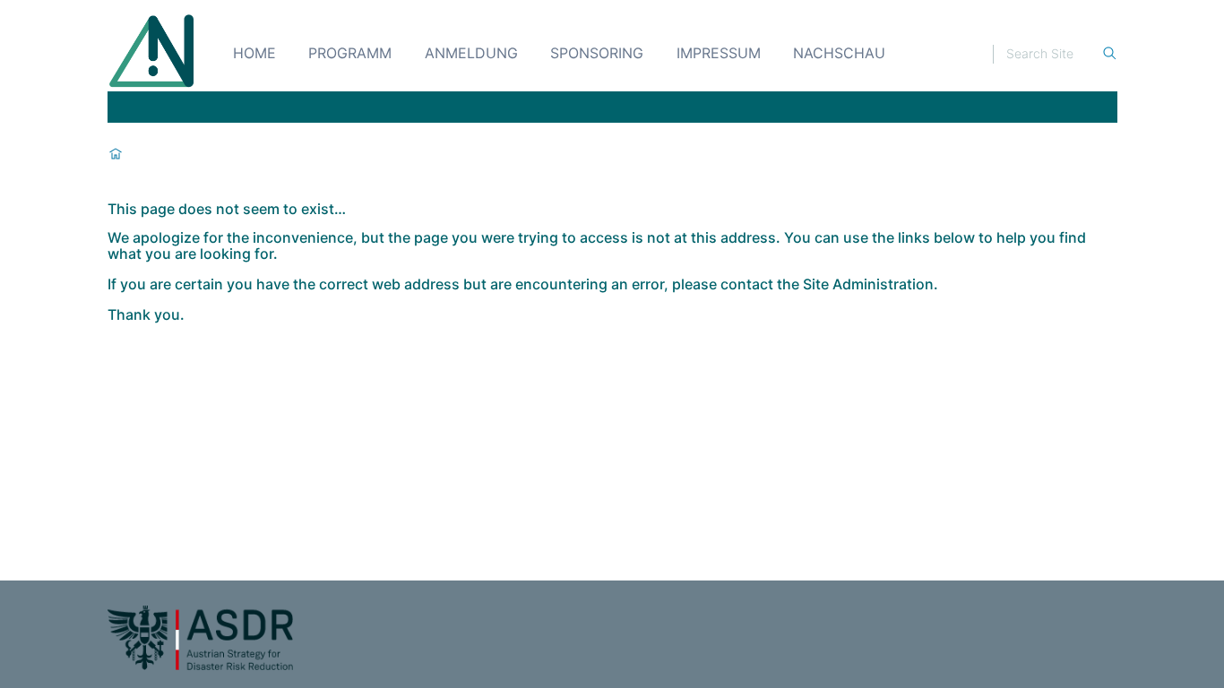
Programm (350, 53)
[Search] (1109, 54)
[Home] (152, 52)
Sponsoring (596, 53)
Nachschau (839, 53)
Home (254, 53)
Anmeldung (471, 53)
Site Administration (868, 284)
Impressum (719, 53)
